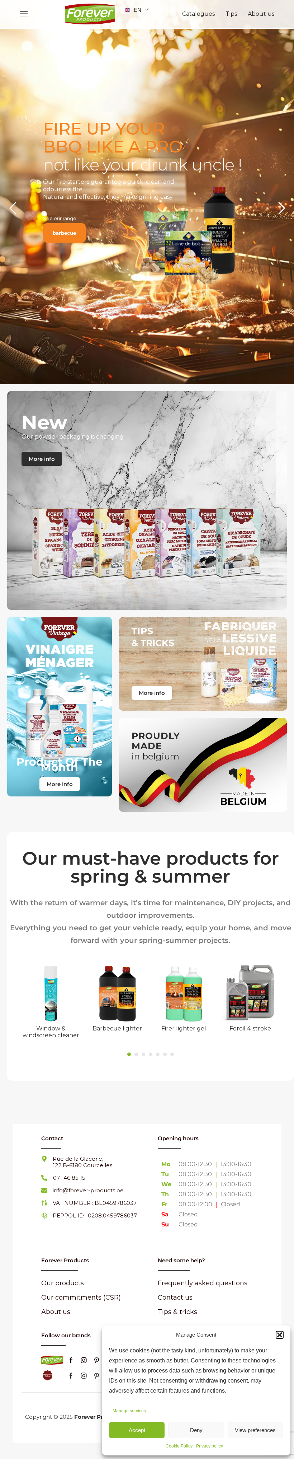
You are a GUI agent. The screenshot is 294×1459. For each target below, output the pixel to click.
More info (42, 458)
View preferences (255, 1430)
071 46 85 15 (69, 1177)
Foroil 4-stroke (250, 1028)
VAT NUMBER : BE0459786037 (95, 1203)
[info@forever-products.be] (44, 1190)
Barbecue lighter (117, 1028)
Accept (137, 1430)
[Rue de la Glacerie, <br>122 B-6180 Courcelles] (44, 1159)
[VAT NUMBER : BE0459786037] (44, 1203)
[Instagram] (84, 1360)
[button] (279, 1334)
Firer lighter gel (183, 1028)
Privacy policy (209, 1446)
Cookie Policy (179, 1446)
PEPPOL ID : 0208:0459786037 (95, 1215)
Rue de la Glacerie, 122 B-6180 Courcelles (82, 1162)
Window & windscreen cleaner (51, 1032)
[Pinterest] (96, 1360)
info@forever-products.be (88, 1190)
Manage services (129, 1410)
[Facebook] (71, 1360)
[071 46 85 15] (44, 1178)
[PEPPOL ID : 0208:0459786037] (44, 1215)
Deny (196, 1430)
